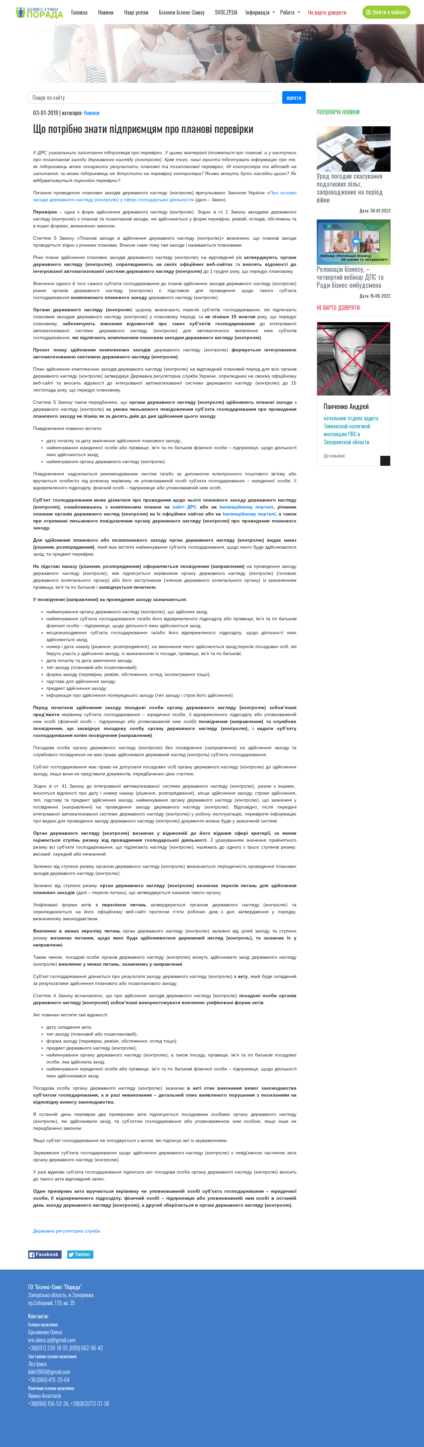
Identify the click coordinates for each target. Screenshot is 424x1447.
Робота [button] (288, 12)
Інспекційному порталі (247, 507)
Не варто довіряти (327, 12)
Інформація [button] (258, 12)
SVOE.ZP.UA (226, 12)
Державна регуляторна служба (66, 1231)
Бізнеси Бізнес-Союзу (181, 12)
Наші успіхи (136, 12)
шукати (294, 97)
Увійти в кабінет (389, 12)
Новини (106, 12)
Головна (79, 12)
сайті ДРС (185, 507)
